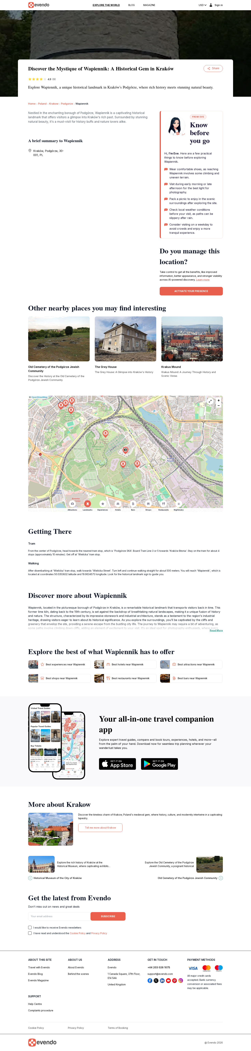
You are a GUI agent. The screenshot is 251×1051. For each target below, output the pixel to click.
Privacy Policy (99, 933)
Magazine (149, 5)
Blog (131, 5)
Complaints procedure (40, 1010)
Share (215, 68)
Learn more (203, 279)
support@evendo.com (160, 973)
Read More (216, 630)
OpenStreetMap (39, 397)
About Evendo (76, 967)
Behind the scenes (78, 973)
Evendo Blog (35, 973)
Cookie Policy (78, 933)
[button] (125, 450)
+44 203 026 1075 (159, 967)
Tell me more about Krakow (100, 827)
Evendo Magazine (38, 980)
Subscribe (108, 916)
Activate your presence (191, 291)
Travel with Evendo (39, 967)
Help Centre (35, 1003)
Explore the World (106, 5)
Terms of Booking (118, 1027)
